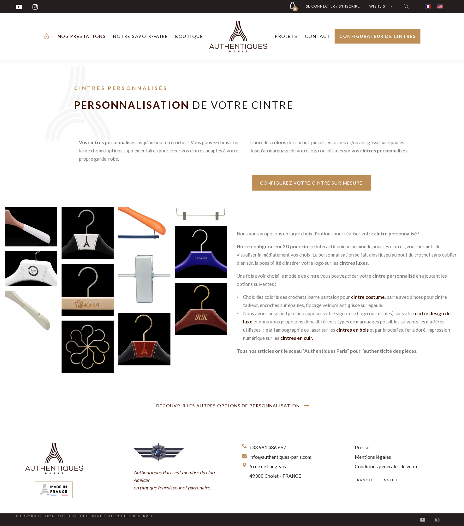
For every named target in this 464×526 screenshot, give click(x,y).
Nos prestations (82, 36)
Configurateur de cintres (377, 36)
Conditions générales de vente (387, 466)
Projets (286, 36)
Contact (318, 36)
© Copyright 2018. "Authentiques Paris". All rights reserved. (85, 516)
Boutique (189, 36)
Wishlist (379, 6)
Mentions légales (373, 457)
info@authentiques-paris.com (280, 457)
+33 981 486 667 (267, 447)
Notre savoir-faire (140, 36)
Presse (362, 447)
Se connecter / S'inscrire (333, 6)
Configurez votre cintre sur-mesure (311, 183)
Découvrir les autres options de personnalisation (228, 405)
